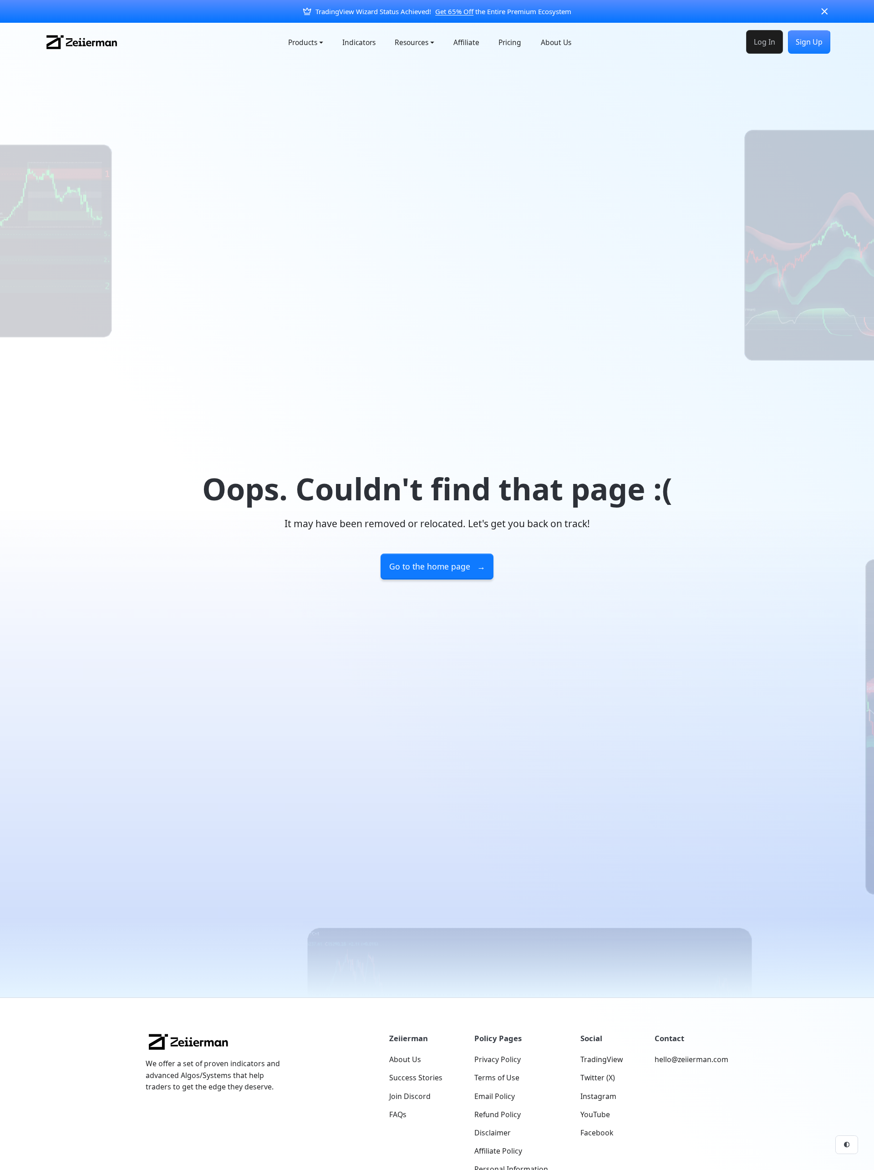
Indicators (359, 42)
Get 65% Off (454, 11)
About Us (556, 42)
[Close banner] (824, 11)
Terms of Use (496, 1078)
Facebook (596, 1133)
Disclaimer (492, 1133)
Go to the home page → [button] (437, 566)
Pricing (509, 42)
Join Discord (410, 1096)
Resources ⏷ (414, 42)
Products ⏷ (305, 42)
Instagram (598, 1096)
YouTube (595, 1114)
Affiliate (466, 42)
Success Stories (415, 1078)
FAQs (398, 1114)
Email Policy (494, 1096)
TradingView (601, 1059)
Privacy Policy (497, 1059)
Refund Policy (497, 1114)
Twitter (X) (597, 1078)
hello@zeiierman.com (691, 1059)
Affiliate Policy (498, 1151)
